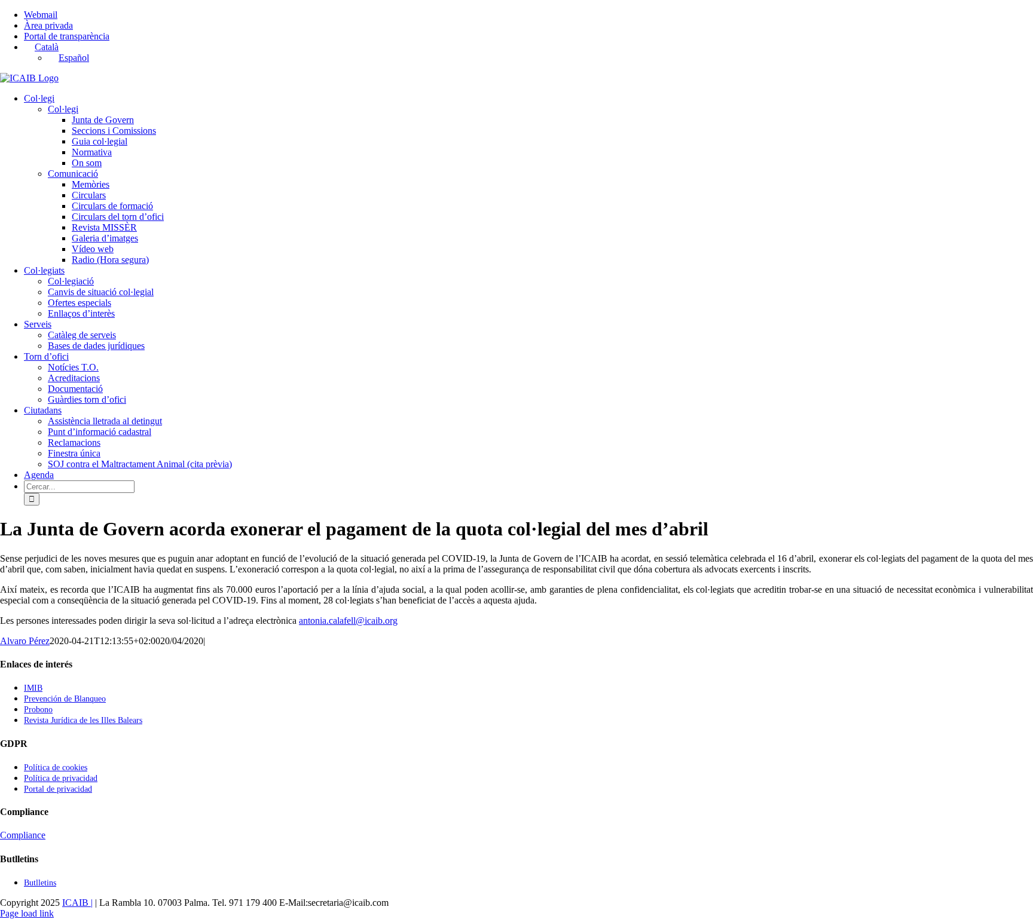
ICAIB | (77, 902)
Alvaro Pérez (25, 641)
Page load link (27, 913)
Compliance (22, 835)
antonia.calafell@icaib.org (348, 620)
